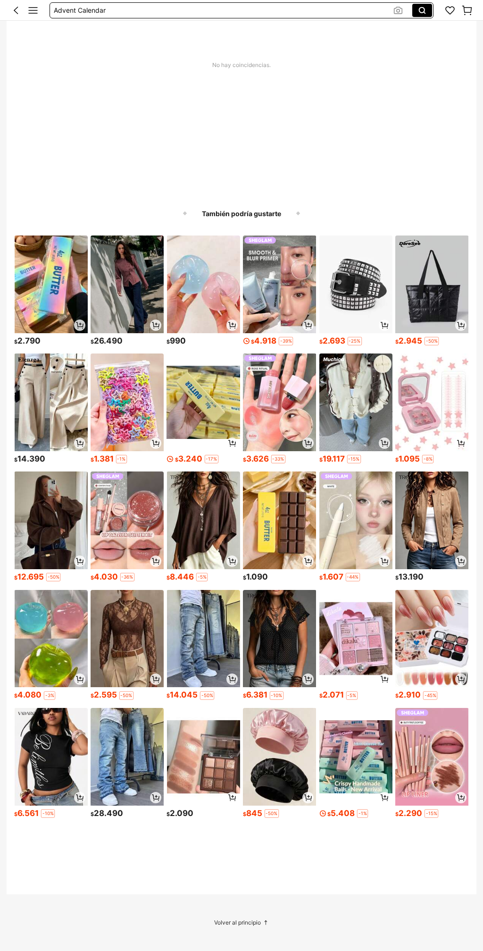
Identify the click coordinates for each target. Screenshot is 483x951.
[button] (16, 10)
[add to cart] (79, 325)
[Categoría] (33, 10)
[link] (449, 10)
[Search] (422, 10)
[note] (286, 341)
